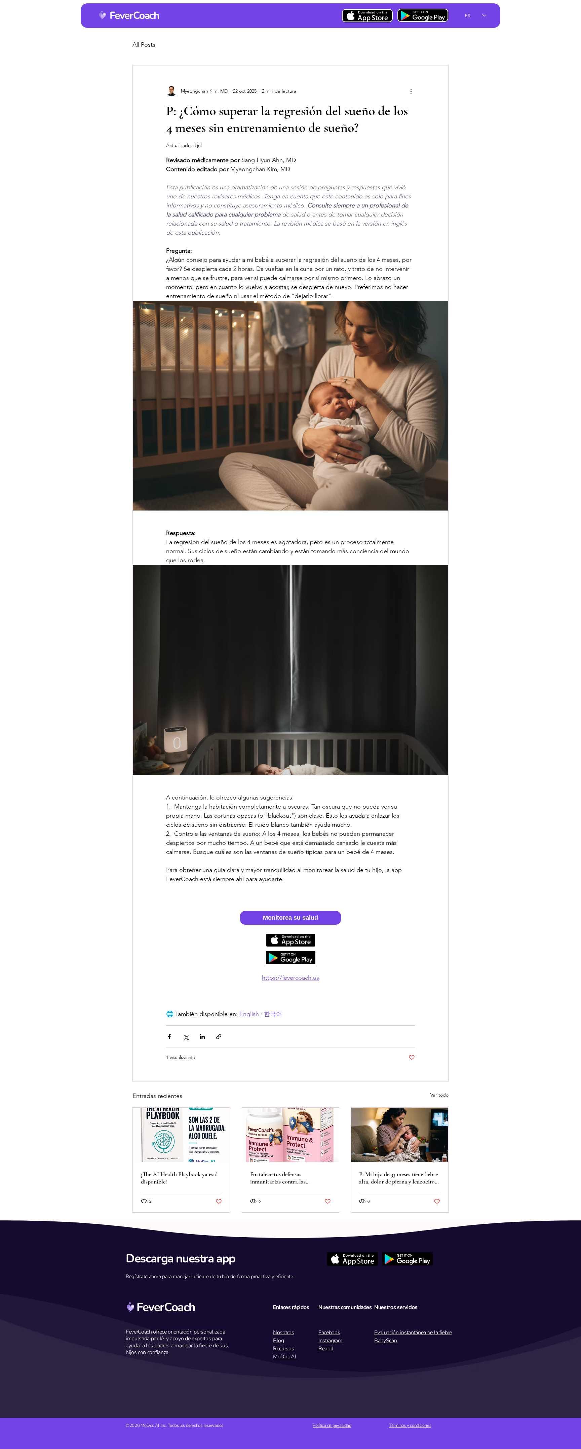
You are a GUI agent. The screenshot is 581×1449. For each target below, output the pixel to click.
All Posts (143, 44)
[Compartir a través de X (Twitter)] (186, 1036)
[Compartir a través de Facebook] (169, 1036)
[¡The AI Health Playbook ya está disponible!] (181, 1135)
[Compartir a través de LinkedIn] (202, 1036)
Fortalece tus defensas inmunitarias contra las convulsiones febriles (278, 1177)
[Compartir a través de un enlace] (219, 1036)
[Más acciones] (411, 91)
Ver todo (439, 1095)
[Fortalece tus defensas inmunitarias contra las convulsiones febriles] (290, 1135)
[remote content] (290, 918)
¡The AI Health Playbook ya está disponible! (179, 1177)
